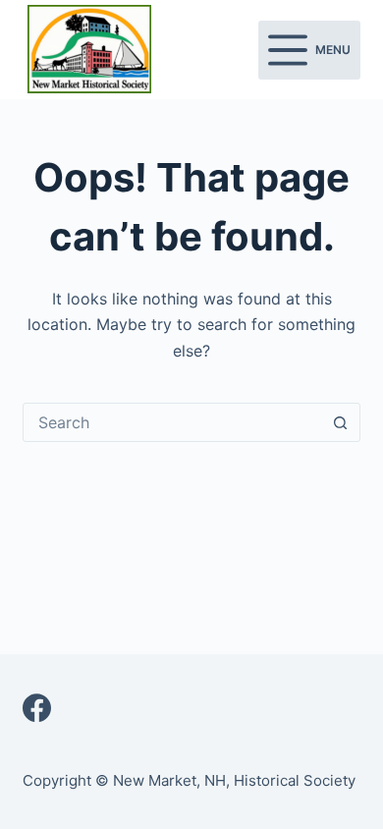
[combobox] (172, 422)
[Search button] (340, 422)
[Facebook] (37, 707)
